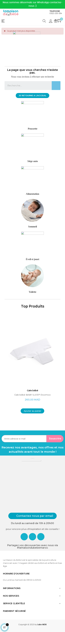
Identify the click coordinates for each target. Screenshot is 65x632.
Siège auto (32, 161)
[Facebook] (24, 536)
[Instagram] (32, 536)
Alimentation (32, 194)
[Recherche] (56, 85)
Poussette (32, 128)
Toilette (32, 292)
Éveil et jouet (32, 259)
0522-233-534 (55, 13)
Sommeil (32, 226)
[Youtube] (40, 536)
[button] (32, 95)
